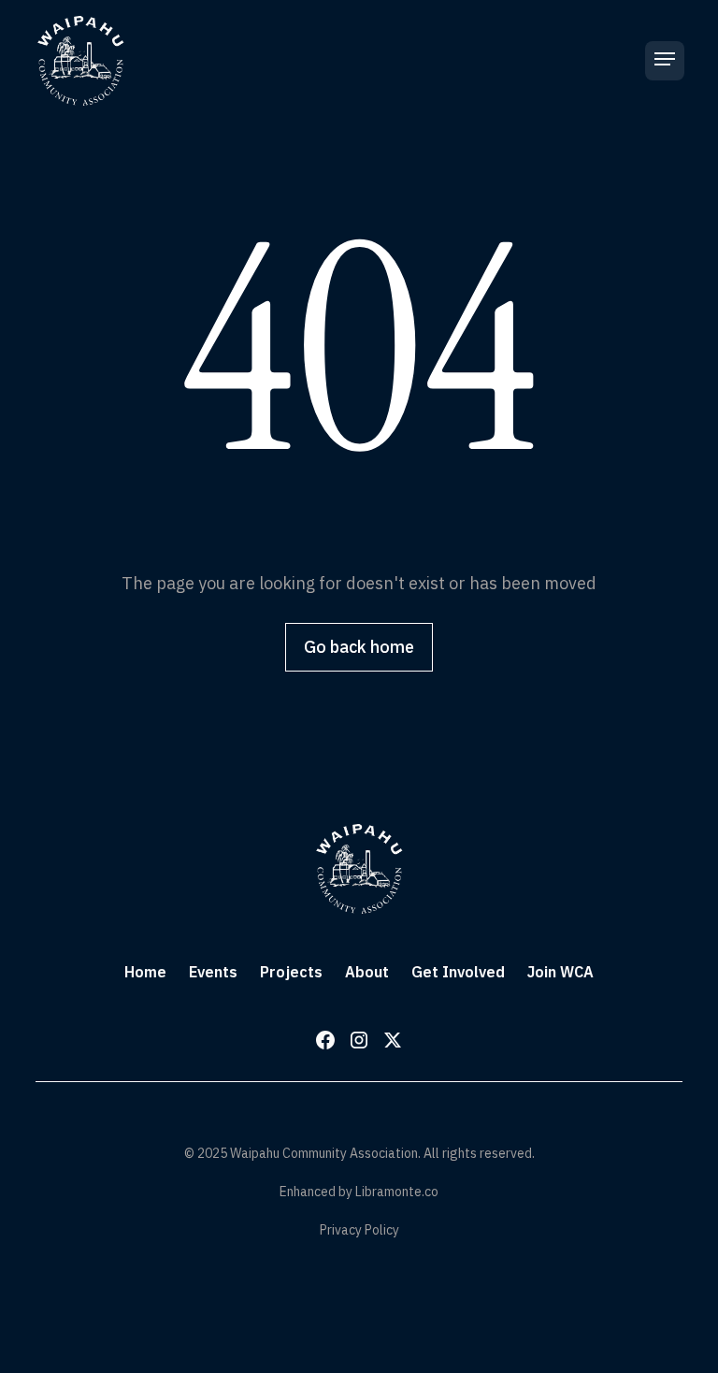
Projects (291, 971)
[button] (664, 60)
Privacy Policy (359, 1229)
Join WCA (560, 971)
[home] (80, 61)
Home (145, 971)
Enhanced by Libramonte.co (359, 1191)
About (367, 971)
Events (213, 971)
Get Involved (458, 971)
